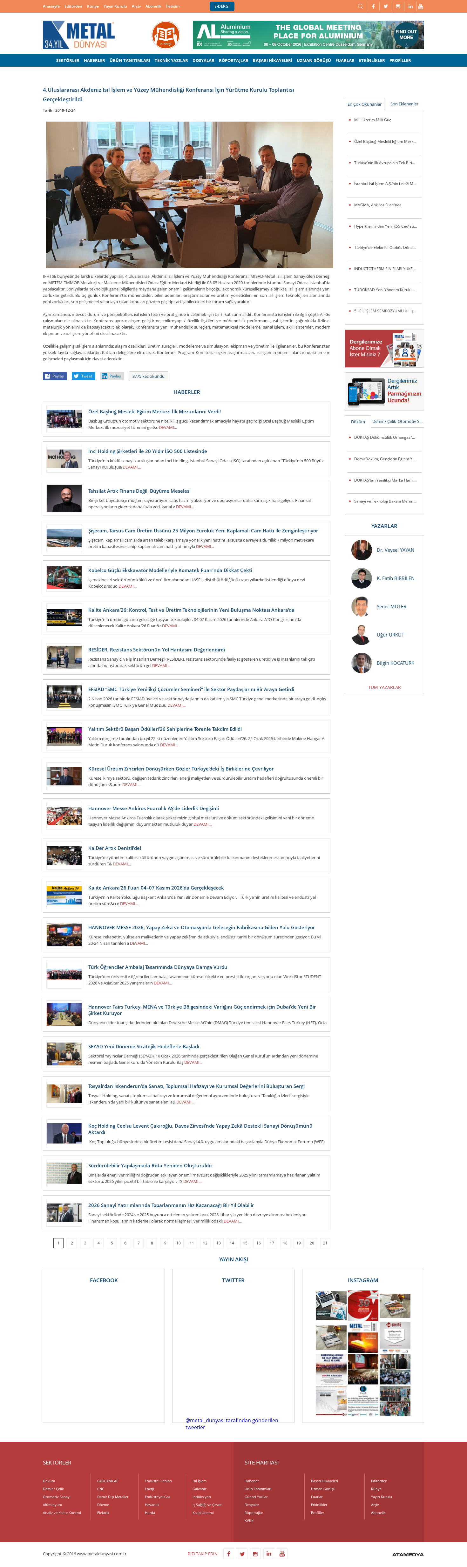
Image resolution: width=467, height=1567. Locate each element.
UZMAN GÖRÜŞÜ (314, 60)
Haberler (252, 1480)
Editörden (73, 6)
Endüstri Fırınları (158, 1480)
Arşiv (136, 6)
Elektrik (103, 1512)
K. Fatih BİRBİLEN (396, 578)
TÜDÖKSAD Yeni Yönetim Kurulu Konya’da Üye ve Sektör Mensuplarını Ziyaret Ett (388, 289)
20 (312, 1243)
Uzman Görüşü (323, 1488)
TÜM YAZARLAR (384, 687)
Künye (93, 6)
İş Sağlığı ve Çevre (207, 1504)
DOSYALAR (203, 60)
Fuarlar (316, 1496)
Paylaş (58, 376)
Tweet (86, 376)
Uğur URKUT (390, 634)
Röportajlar (254, 1512)
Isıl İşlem (199, 1480)
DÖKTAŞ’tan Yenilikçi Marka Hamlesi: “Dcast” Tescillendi (388, 480)
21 (325, 1243)
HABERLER (94, 60)
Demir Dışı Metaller (112, 1496)
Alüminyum (52, 1504)
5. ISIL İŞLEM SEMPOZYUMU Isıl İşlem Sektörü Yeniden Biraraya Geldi (388, 311)
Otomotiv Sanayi (411, 421)
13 (218, 1243)
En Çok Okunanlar (365, 104)
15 (245, 1243)
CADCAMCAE (107, 1480)
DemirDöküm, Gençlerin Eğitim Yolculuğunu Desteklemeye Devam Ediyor (388, 459)
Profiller (317, 1512)
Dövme (103, 1504)
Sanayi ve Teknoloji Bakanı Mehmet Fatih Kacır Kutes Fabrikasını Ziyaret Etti (388, 501)
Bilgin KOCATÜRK (395, 663)
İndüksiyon (202, 1496)
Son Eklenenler (404, 104)
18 (285, 1243)
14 (232, 1243)
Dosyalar (252, 1504)
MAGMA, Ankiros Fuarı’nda (378, 205)
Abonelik (153, 6)
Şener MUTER (391, 606)
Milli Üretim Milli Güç (372, 119)
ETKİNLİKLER (372, 60)
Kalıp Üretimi (203, 1512)
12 (205, 1243)
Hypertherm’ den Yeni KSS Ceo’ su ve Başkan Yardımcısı (388, 226)
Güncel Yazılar (256, 1496)
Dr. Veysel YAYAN (395, 550)
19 (298, 1243)
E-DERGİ (222, 6)
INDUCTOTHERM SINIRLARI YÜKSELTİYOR (388, 268)
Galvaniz (199, 1488)
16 (258, 1243)
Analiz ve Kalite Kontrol (62, 1512)
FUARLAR (345, 60)
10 (178, 1243)
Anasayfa (51, 6)
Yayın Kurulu (115, 6)
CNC (100, 1488)
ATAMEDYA (408, 1555)
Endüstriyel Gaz (157, 1496)
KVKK (249, 1520)
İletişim (172, 6)
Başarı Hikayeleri (324, 1480)
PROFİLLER (400, 60)
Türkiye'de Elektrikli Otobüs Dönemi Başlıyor (388, 247)
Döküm (358, 421)
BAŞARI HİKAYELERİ (272, 60)
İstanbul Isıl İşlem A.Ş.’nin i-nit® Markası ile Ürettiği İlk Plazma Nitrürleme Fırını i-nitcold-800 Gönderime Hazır (388, 183)
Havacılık (152, 1504)
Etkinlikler (319, 1504)
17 (272, 1243)
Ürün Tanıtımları (258, 1488)
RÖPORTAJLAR (233, 60)
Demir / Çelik (384, 421)
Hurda (150, 1512)
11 (192, 1243)
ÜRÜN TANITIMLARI (130, 60)
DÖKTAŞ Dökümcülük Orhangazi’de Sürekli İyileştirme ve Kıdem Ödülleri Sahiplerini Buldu (388, 437)
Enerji (149, 1488)
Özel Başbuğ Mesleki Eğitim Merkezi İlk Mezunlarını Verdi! (388, 141)
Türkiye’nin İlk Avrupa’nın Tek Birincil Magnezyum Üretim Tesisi (388, 162)
